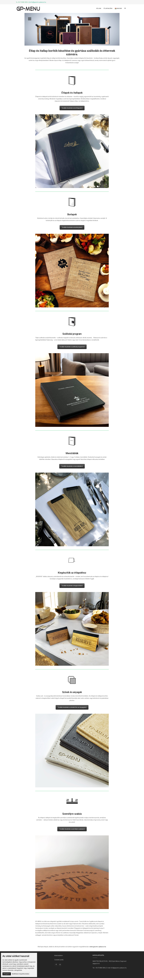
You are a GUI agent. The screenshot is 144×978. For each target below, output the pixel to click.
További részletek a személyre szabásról (72, 829)
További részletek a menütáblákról (72, 466)
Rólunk (98, 8)
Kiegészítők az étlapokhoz (72, 572)
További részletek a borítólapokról (72, 108)
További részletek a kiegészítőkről (72, 585)
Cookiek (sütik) (58, 960)
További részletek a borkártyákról (72, 227)
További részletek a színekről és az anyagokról (72, 707)
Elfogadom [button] (6, 974)
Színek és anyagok (72, 692)
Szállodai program (72, 333)
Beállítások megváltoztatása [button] (20, 974)
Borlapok (72, 214)
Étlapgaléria (108, 8)
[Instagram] (60, 964)
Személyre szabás (72, 813)
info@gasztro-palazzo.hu (38, 2)
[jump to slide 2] (73, 44)
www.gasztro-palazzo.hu (98, 946)
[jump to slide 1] (71, 44)
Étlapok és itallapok (71, 92)
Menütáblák (72, 453)
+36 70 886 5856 (100, 968)
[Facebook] (56, 964)
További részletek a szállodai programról (72, 347)
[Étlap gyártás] (28, 9)
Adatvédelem (58, 955)
